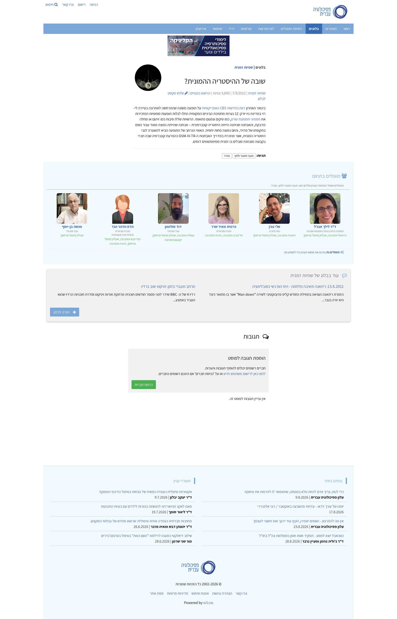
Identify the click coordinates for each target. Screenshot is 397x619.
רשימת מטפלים (291, 28)
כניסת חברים (144, 384)
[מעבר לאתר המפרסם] (198, 45)
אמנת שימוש (200, 593)
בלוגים (314, 28)
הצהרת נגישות (222, 593)
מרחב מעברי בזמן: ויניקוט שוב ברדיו (168, 286)
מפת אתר (157, 593)
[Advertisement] (226, 432)
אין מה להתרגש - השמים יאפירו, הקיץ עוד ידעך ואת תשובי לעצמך (298, 521)
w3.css (208, 602)
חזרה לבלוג (61, 312)
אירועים (201, 28)
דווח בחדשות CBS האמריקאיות (223, 108)
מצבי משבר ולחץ (244, 156)
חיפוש (49, 4)
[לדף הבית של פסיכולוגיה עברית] (330, 12)
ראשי (346, 28)
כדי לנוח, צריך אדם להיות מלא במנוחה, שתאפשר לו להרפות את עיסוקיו (294, 491)
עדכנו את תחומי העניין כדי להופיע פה (312, 252)
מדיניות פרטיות (177, 593)
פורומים (246, 28)
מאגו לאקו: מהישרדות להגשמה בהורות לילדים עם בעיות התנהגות (146, 506)
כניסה (94, 4)
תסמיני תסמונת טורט (245, 119)
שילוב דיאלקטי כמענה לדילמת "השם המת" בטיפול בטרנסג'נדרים (146, 535)
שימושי (217, 28)
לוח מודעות (266, 28)
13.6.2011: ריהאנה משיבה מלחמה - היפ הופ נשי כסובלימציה (298, 286)
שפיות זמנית (243, 67)
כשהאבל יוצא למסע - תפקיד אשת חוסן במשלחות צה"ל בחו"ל (301, 535)
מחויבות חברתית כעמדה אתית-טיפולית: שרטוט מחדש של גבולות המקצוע (141, 521)
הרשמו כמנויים (200, 93)
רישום (82, 4)
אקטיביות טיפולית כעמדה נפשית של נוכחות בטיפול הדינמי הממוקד (145, 491)
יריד (231, 28)
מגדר (227, 156)
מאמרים (331, 28)
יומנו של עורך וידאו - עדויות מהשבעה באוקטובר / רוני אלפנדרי (300, 506)
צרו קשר (68, 4)
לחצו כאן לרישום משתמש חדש (244, 373)
